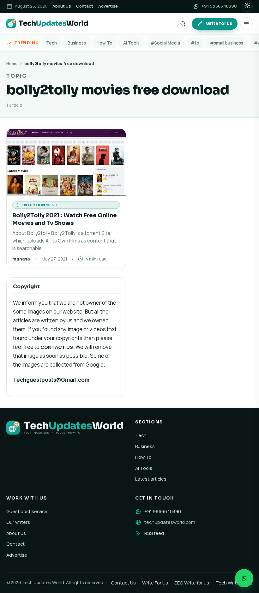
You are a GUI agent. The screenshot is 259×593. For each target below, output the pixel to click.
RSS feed (154, 533)
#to (195, 43)
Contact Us (123, 582)
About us (16, 533)
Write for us (219, 23)
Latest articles (150, 479)
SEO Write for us (191, 582)
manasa (21, 259)
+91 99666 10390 (162, 511)
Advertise (108, 6)
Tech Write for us (234, 582)
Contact (84, 6)
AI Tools (131, 43)
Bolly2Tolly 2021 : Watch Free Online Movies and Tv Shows (64, 219)
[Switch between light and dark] (247, 6)
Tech (51, 43)
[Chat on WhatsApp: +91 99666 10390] (244, 578)
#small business (226, 43)
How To (104, 43)
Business (77, 43)
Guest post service (26, 511)
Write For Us (155, 582)
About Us (61, 6)
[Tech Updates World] (47, 23)
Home (12, 63)
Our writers (18, 522)
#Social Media (165, 43)
